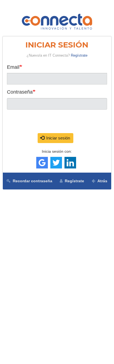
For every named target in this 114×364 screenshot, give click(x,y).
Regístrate (79, 55)
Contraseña (20, 92)
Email (13, 67)
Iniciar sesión (57, 138)
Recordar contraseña (32, 181)
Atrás (102, 181)
